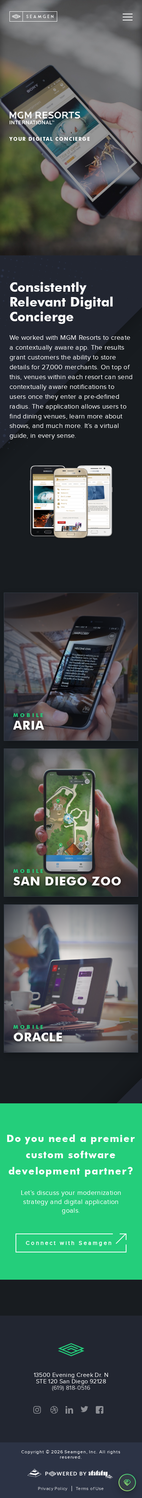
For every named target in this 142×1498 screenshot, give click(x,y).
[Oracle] (71, 978)
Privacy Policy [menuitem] (53, 1488)
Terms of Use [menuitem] (90, 1488)
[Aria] (71, 667)
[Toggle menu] (128, 17)
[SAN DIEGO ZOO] (71, 822)
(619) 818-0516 (71, 1387)
